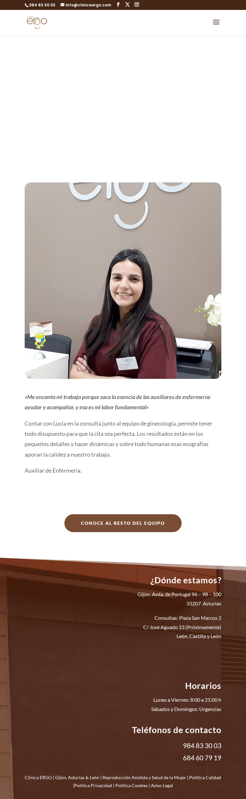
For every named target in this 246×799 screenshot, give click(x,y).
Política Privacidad (93, 785)
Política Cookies (131, 785)
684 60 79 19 (202, 758)
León (94, 777)
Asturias (76, 777)
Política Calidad (205, 777)
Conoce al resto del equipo (123, 523)
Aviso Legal (162, 785)
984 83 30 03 (42, 5)
